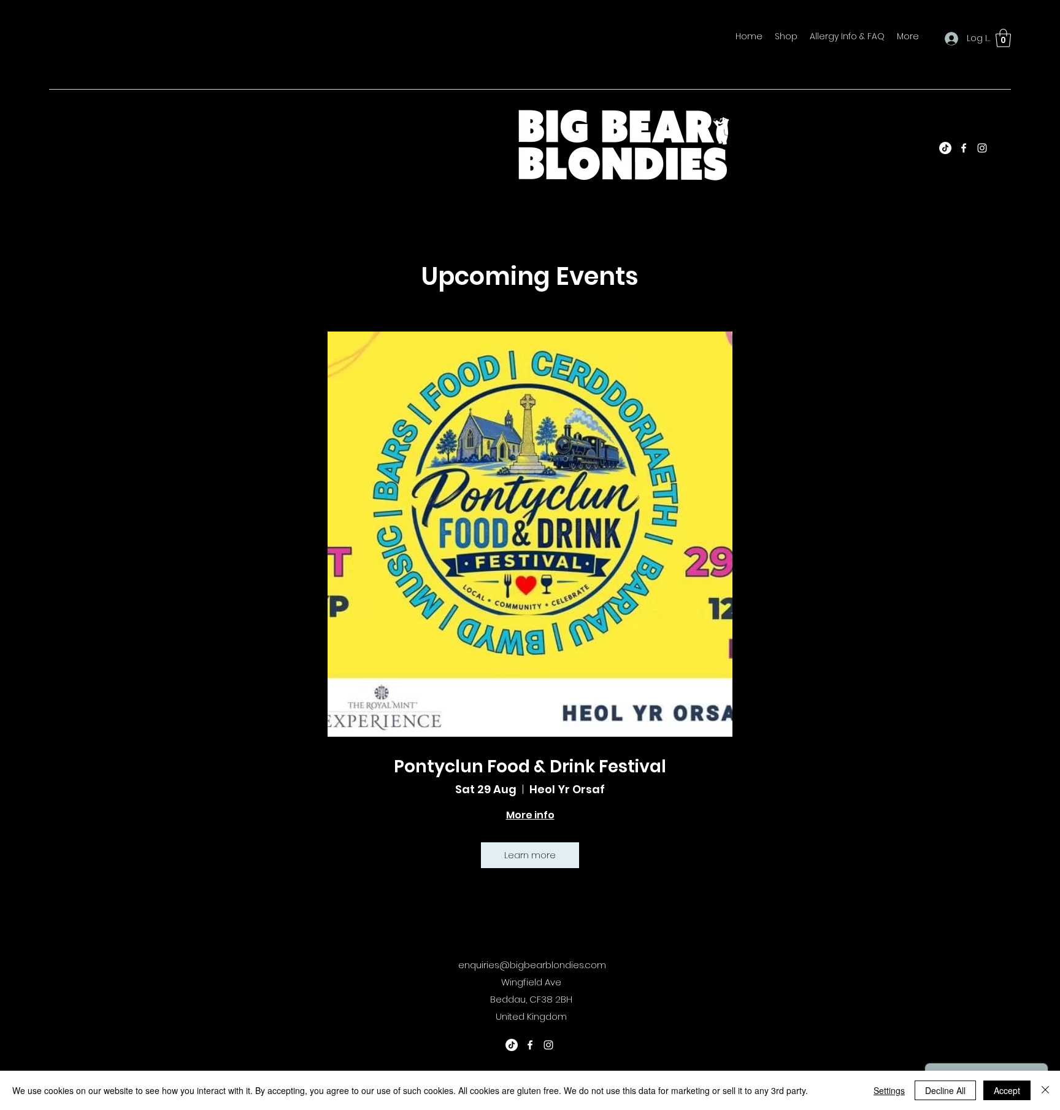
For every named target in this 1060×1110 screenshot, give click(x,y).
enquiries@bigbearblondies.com (532, 964)
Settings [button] (889, 1090)
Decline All (945, 1090)
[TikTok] (945, 148)
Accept (1007, 1090)
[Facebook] (964, 148)
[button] (1003, 38)
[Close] (1045, 1090)
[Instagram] (982, 148)
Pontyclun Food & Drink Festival (530, 766)
